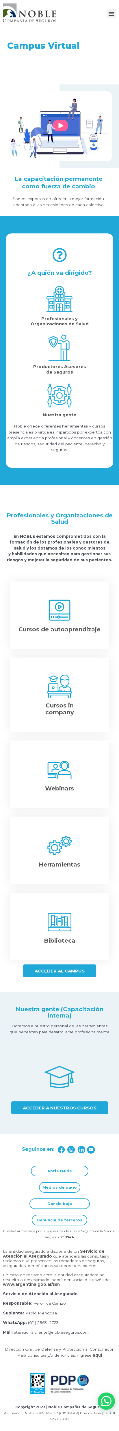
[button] (111, 13)
